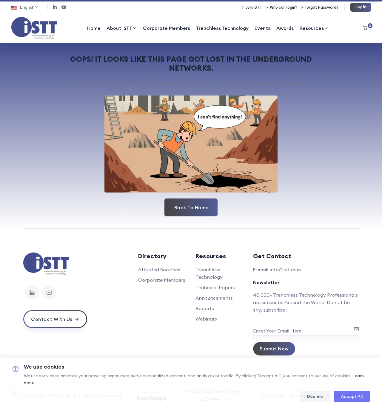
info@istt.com (285, 269)
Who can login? (283, 7)
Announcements (214, 298)
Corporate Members (166, 28)
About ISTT (119, 28)
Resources (312, 28)
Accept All (352, 396)
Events (262, 28)
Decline (315, 396)
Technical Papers (215, 287)
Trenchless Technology (222, 28)
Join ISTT (253, 7)
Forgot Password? (321, 7)
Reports (204, 308)
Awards (285, 28)
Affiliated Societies (159, 269)
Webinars (206, 319)
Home (94, 28)
